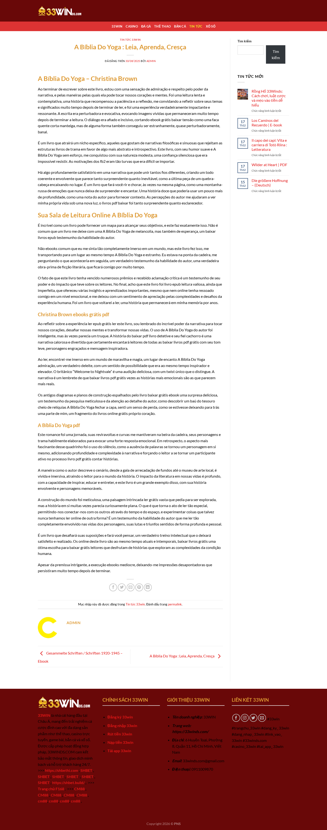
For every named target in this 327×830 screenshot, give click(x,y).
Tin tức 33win (130, 39)
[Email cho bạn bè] (131, 587)
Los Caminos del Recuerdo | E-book (267, 122)
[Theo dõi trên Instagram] (245, 718)
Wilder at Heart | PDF (269, 164)
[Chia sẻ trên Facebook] (113, 587)
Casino (132, 26)
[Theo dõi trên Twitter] (253, 718)
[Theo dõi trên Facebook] (236, 718)
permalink (175, 604)
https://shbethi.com (61, 770)
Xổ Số (210, 26)
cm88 (42, 801)
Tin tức (196, 26)
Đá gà (146, 26)
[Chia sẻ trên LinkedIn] (148, 587)
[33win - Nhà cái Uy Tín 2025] (62, 11)
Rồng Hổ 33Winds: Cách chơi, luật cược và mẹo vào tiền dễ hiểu (269, 98)
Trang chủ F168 (51, 788)
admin (151, 60)
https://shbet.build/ (68, 782)
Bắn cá (180, 26)
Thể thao (162, 26)
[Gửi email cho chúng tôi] (262, 718)
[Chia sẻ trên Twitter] (122, 587)
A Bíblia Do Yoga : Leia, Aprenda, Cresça (182, 656)
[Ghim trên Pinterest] (139, 587)
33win (117, 26)
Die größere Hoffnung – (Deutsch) (270, 182)
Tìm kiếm (244, 41)
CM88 (79, 788)
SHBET (86, 770)
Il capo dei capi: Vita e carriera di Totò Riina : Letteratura (269, 145)
